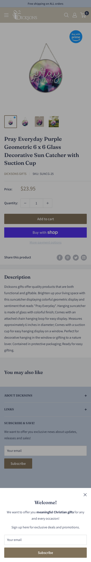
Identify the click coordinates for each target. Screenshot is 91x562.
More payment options (46, 242)
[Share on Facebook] (60, 257)
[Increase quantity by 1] (47, 203)
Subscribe (45, 552)
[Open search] (66, 15)
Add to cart (45, 219)
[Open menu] (6, 15)
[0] (83, 15)
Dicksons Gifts (15, 174)
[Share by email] (84, 257)
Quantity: (11, 203)
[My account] (75, 15)
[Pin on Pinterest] (68, 257)
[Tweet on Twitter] (76, 257)
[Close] (85, 494)
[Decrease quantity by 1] (25, 203)
